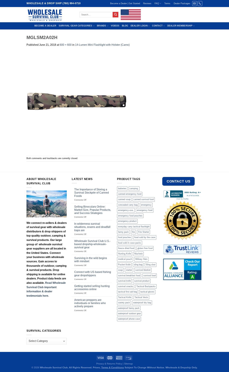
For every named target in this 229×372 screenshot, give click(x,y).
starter (129, 270)
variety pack (124, 302)
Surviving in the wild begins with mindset (90, 260)
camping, (134, 188)
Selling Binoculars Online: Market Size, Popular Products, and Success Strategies (92, 209)
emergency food (144, 210)
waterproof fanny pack (128, 308)
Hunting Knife (124, 253)
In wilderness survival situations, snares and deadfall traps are (92, 227)
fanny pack (123, 232)
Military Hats (141, 259)
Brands (101, 25)
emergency (146, 205)
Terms (167, 3)
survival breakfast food (129, 275)
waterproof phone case (129, 319)
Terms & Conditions (112, 367)
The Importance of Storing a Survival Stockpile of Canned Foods (91, 192)
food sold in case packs (129, 243)
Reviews (147, 3)
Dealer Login (139, 25)
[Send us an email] (194, 3)
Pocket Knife (124, 264)
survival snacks (125, 286)
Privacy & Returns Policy (109, 363)
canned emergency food (129, 194)
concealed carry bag (128, 205)
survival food (149, 275)
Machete (138, 253)
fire (133, 232)
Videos (115, 25)
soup (120, 270)
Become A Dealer (45, 25)
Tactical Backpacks (146, 286)
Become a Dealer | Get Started (125, 3)
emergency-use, (126, 210)
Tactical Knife (124, 297)
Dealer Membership (179, 25)
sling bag (138, 264)
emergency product (127, 221)
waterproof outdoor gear (129, 313)
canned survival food (144, 199)
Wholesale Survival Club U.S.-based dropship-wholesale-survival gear (92, 244)
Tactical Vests (141, 297)
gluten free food (145, 248)
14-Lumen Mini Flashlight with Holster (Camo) (102, 44)
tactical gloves (147, 291)
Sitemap (128, 363)
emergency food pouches (130, 215)
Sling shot (150, 264)
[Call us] (199, 3)
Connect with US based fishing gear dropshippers (92, 274)
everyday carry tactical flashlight (134, 226)
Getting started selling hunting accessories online (92, 288)
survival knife (124, 281)
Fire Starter (143, 232)
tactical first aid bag (127, 291)
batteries (122, 188)
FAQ (157, 3)
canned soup (124, 199)
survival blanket (143, 270)
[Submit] (115, 15)
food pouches (124, 237)
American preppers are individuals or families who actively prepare (90, 303)
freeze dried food (126, 248)
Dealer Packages (182, 3)
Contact (157, 25)
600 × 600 (66, 44)
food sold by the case (144, 237)
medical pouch (125, 259)
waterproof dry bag (142, 302)
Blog (125, 25)
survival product (142, 281)
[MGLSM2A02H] (76, 101)
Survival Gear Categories (75, 25)
